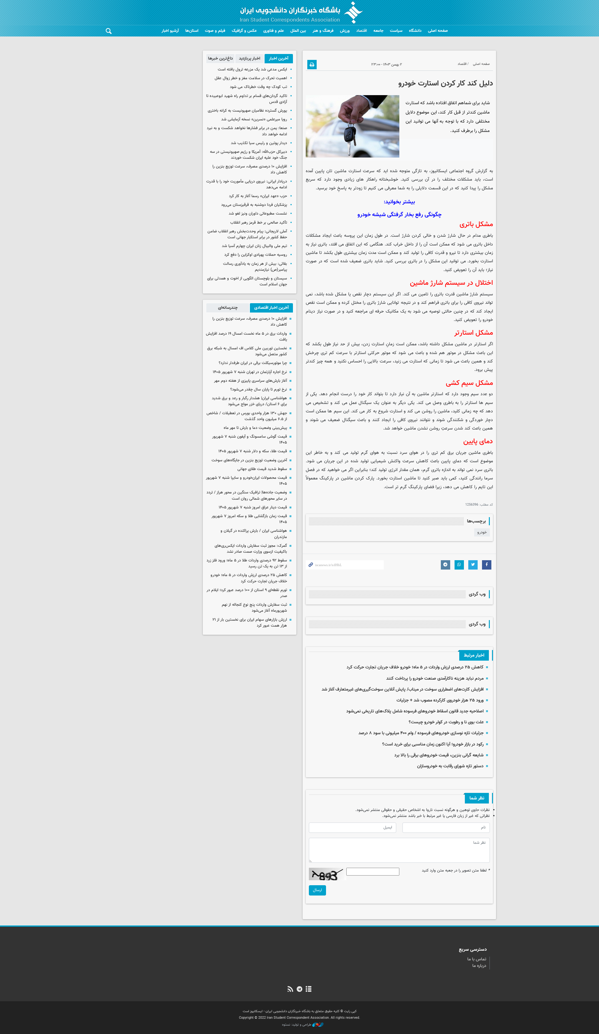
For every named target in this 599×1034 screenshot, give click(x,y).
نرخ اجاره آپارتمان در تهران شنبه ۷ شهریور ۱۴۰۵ (250, 372)
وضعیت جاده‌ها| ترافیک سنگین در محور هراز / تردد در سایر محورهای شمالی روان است (247, 495)
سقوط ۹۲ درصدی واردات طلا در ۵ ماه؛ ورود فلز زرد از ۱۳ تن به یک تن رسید (247, 563)
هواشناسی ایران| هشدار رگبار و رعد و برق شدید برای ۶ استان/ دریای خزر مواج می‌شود (249, 401)
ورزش (345, 31)
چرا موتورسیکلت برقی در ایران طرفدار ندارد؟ (253, 363)
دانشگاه (415, 31)
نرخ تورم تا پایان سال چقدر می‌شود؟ (258, 389)
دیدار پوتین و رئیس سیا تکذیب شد (259, 143)
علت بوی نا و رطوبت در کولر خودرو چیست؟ (446, 722)
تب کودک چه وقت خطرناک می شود (258, 87)
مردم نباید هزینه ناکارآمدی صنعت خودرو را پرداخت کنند (435, 678)
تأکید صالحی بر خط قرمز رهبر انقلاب (258, 223)
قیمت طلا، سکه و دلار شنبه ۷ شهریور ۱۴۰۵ (252, 451)
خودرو (482, 532)
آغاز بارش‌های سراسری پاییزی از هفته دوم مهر (250, 381)
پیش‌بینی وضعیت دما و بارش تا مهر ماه (255, 428)
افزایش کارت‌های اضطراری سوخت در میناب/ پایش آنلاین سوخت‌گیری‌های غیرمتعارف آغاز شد (403, 689)
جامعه (378, 31)
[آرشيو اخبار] (309, 989)
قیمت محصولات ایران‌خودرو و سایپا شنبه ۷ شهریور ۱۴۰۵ (246, 481)
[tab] (278, 59)
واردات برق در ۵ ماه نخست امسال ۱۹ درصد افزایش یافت (246, 337)
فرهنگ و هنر (323, 31)
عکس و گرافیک (244, 31)
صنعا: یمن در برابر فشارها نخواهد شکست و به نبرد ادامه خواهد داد (247, 131)
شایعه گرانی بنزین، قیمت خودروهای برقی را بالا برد (439, 755)
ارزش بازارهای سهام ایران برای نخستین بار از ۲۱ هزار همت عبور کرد (249, 623)
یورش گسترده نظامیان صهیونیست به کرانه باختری (247, 111)
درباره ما (479, 966)
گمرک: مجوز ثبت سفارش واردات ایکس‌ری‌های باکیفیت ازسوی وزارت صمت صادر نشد (251, 549)
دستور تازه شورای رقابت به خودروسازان (450, 766)
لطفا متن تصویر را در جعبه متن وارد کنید (456, 871)
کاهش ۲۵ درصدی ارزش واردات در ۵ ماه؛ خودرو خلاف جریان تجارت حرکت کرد (415, 667)
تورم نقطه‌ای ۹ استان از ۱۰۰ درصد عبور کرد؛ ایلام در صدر (247, 593)
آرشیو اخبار (170, 31)
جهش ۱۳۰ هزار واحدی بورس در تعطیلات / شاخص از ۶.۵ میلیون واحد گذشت (247, 416)
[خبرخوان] (290, 989)
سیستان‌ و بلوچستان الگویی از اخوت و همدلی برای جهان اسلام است (247, 281)
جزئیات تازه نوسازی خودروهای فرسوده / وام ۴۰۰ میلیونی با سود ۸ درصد (421, 733)
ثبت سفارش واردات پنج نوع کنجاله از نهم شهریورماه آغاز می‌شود (254, 608)
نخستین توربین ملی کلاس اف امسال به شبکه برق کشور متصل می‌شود (247, 351)
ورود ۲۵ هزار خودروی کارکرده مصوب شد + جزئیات (440, 700)
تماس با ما (476, 959)
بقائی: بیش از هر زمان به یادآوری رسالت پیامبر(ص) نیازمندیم (255, 267)
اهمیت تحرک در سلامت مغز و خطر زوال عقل (251, 78)
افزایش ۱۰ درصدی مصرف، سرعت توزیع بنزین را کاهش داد (249, 169)
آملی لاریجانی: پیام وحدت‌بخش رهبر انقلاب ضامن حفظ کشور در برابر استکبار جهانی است (247, 234)
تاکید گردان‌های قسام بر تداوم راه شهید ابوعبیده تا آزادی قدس (246, 99)
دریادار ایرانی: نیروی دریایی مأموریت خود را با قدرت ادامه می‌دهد (246, 184)
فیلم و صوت (215, 31)
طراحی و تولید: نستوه (297, 1024)
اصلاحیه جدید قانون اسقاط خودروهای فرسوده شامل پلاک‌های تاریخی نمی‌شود (415, 711)
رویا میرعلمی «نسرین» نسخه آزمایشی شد (254, 119)
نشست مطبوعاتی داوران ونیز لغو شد (258, 214)
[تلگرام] (299, 989)
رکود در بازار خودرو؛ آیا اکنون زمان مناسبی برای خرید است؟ (433, 744)
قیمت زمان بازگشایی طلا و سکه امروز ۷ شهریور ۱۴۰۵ (249, 519)
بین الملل (298, 31)
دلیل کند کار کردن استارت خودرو (445, 84)
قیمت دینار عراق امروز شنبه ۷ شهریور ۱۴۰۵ (253, 507)
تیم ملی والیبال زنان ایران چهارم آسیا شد (254, 246)
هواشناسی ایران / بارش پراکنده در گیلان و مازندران (254, 534)
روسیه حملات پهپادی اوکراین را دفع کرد (255, 255)
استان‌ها (191, 31)
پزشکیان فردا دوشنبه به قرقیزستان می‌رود (254, 205)
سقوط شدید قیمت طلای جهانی (262, 469)
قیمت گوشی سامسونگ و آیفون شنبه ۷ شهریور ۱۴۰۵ (249, 440)
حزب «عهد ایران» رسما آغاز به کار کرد (258, 196)
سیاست (396, 31)
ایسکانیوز (439, 171)
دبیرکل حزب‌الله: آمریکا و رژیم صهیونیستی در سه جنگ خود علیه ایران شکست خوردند (248, 155)
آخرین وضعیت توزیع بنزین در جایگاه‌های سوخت (249, 460)
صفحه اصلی (438, 31)
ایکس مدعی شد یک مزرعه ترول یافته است (252, 69)
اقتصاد (361, 31)
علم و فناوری (273, 31)
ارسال (317, 890)
